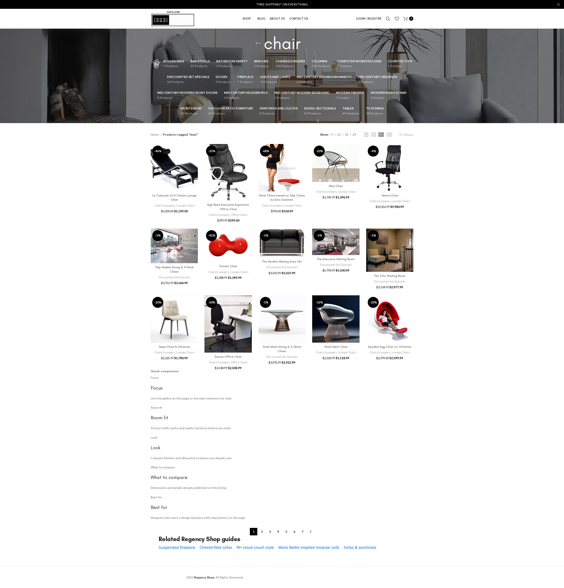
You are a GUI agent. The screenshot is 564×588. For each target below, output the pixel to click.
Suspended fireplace (177, 547)
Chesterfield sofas (216, 547)
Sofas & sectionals (360, 547)
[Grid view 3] (366, 134)
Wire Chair (336, 186)
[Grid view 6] (389, 134)
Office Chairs (239, 214)
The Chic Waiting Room (389, 276)
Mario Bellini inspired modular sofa (308, 547)
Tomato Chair (228, 266)
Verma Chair (389, 195)
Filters (408, 134)
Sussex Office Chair (228, 357)
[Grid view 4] (373, 134)
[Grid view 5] (381, 134)
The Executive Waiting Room (336, 259)
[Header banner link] (275, 4)
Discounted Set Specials (174, 277)
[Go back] (258, 43)
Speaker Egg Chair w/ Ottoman (389, 347)
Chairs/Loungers (164, 205)
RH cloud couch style (255, 547)
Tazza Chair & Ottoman (174, 347)
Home (155, 134)
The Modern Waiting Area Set (282, 261)
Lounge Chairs (185, 205)
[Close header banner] (558, 4)
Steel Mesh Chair (335, 347)
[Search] (388, 18)
